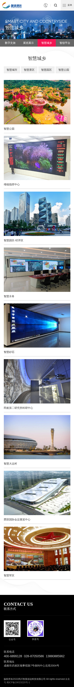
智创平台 (65, 42)
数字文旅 (10, 42)
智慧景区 (29, 69)
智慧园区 (46, 69)
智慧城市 (12, 69)
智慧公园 (63, 69)
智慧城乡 (46, 42)
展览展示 (28, 42)
